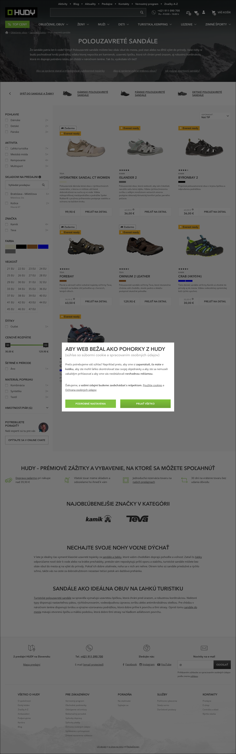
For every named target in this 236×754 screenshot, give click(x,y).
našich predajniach (144, 482)
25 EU (10, 275)
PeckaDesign (133, 746)
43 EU (32, 302)
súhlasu (194, 676)
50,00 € (185, 299)
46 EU (21, 309)
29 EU (10, 282)
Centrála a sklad (210, 709)
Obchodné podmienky (75, 705)
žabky (198, 557)
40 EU (42, 296)
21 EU (10, 269)
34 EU (21, 289)
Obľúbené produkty (196, 12)
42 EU (21, 302)
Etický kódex (24, 705)
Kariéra (21, 722)
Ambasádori (24, 713)
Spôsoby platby (72, 722)
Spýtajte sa (123, 705)
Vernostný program (146, 3)
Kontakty (124, 3)
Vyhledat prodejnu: (19, 184)
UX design (102, 746)
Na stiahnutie (124, 701)
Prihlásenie (203, 12)
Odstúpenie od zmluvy (76, 709)
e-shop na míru (116, 746)
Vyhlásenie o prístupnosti (77, 731)
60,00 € (126, 210)
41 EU (10, 302)
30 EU (21, 282)
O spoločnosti (24, 701)
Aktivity (62, 3)
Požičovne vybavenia (167, 701)
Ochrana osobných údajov (81, 390)
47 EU (32, 309)
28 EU (42, 275)
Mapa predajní (31, 665)
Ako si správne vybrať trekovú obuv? (135, 71)
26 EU (21, 275)
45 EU (10, 309)
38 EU (21, 296)
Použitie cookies (152, 385)
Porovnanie (188, 12)
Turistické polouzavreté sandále (52, 598)
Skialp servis (163, 705)
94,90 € (67, 299)
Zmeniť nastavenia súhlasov (78, 735)
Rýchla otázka (209, 713)
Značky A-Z (171, 3)
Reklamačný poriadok (75, 713)
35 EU (32, 289)
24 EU (42, 269)
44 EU (42, 302)
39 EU (32, 296)
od (7, 345)
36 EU (42, 289)
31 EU (32, 282)
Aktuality (90, 3)
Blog (76, 3)
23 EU (32, 269)
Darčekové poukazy (166, 709)
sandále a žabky (112, 557)
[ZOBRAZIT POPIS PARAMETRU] (40, 176)
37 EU (10, 296)
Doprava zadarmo (26, 478)
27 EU (32, 275)
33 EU (10, 289)
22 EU (21, 269)
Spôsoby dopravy (73, 718)
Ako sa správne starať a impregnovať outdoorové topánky (70, 71)
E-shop (206, 705)
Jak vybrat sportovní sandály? (182, 71)
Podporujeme (24, 718)
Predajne (107, 3)
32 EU (42, 282)
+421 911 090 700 (92, 656)
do (45, 345)
